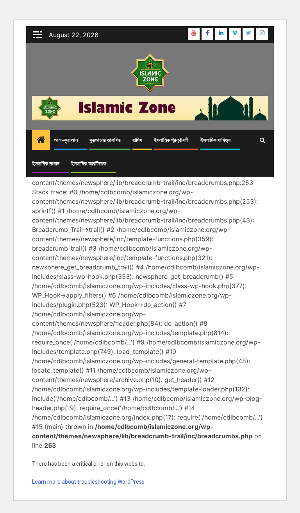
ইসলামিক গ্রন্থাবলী (171, 140)
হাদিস (137, 140)
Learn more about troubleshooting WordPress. (89, 482)
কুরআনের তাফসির (105, 140)
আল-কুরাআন (66, 140)
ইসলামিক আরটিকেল (88, 163)
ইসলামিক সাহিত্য (215, 140)
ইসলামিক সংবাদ (45, 163)
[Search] (262, 140)
